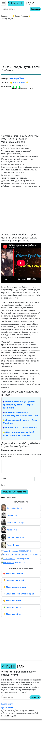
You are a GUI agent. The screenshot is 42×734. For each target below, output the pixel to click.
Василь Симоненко (29, 555)
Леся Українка (23, 558)
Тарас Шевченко (26, 551)
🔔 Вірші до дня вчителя (14, 587)
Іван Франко (20, 562)
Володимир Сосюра (15, 522)
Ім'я (3, 479)
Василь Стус (12, 515)
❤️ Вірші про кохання (13, 573)
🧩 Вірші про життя (12, 607)
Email (4, 485)
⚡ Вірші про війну (12, 614)
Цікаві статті (7, 707)
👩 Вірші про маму (12, 600)
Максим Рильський (15, 537)
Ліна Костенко (13, 530)
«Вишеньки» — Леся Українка (21, 427)
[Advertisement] (21, 43)
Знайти (35, 8)
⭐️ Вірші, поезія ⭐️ (19, 82)
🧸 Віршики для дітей (13, 580)
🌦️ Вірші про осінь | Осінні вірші (18, 594)
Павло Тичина (13, 545)
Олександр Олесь (15, 508)
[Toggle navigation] (3, 3)
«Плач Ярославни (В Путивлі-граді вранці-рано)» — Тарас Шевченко (19, 404)
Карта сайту (7, 704)
